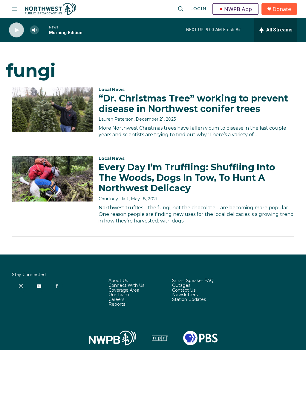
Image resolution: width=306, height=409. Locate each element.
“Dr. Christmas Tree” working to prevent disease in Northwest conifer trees (193, 103)
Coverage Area (123, 290)
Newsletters (185, 295)
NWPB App (238, 9)
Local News (112, 89)
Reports (116, 304)
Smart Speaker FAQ (193, 280)
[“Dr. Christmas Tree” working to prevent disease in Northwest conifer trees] (52, 109)
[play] (16, 30)
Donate (282, 9)
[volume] (34, 30)
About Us (118, 280)
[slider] (44, 30)
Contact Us (183, 290)
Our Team (118, 295)
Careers (116, 299)
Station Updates (189, 299)
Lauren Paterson (116, 119)
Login (198, 8)
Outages (181, 285)
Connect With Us (126, 285)
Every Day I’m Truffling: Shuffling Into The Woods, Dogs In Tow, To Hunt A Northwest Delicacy (187, 178)
